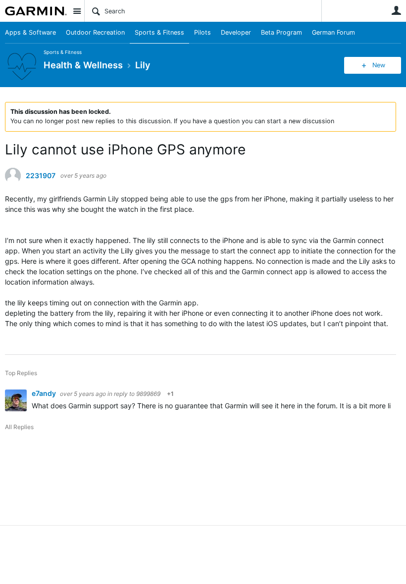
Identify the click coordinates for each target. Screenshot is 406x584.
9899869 (148, 393)
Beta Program (281, 32)
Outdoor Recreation (95, 32)
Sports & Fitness (159, 32)
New (378, 65)
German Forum (333, 32)
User (396, 10)
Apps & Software (30, 32)
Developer (236, 32)
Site (76, 10)
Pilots (202, 32)
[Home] (36, 10)
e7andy (44, 393)
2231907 (40, 176)
